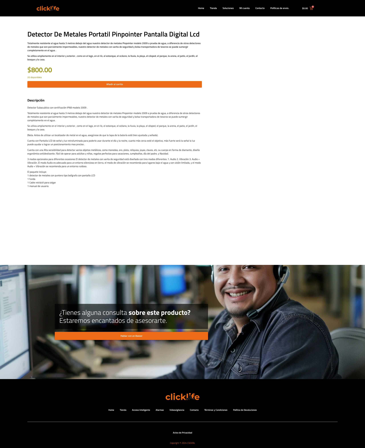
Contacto (260, 8)
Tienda (213, 8)
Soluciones (228, 8)
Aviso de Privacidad (182, 432)
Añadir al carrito (114, 84)
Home (201, 8)
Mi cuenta (244, 8)
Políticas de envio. (279, 8)
